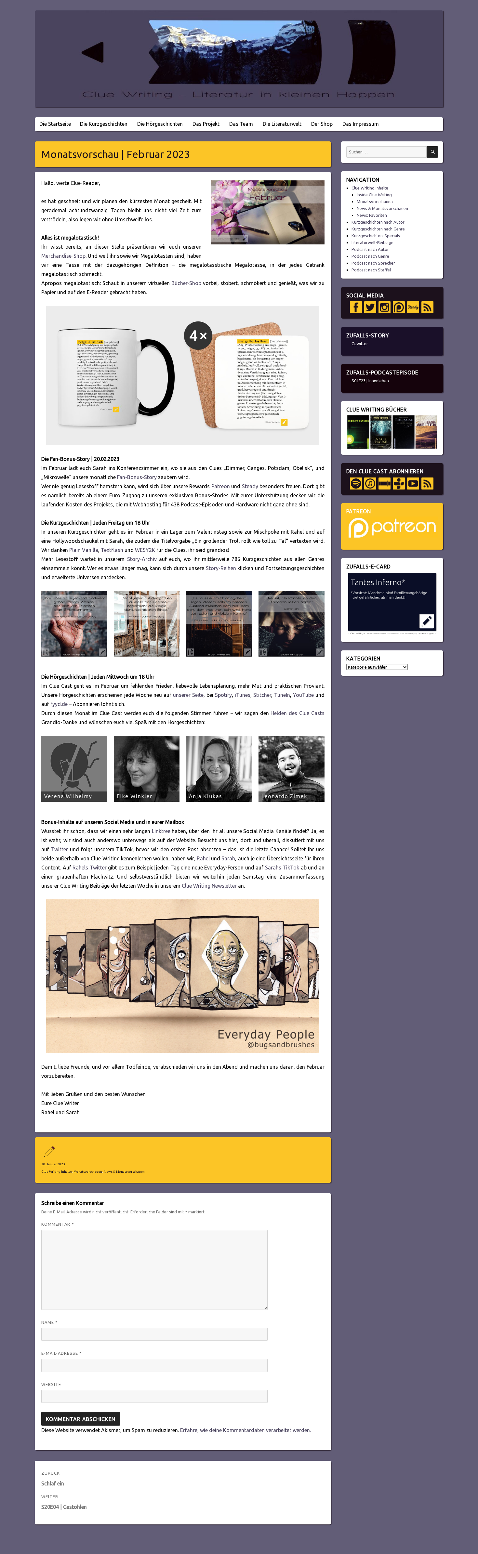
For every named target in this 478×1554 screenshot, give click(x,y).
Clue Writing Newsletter (209, 886)
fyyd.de (59, 704)
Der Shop (322, 124)
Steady (250, 486)
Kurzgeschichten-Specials (376, 235)
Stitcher (262, 695)
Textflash (112, 550)
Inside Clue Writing (374, 194)
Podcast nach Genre (370, 256)
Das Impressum (360, 124)
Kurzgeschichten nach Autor (378, 222)
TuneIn (282, 695)
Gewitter (360, 343)
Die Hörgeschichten (160, 124)
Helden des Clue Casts (297, 713)
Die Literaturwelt (282, 124)
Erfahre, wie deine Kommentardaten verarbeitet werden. (245, 1430)
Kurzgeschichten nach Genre (378, 229)
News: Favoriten (372, 215)
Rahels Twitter (90, 867)
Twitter (59, 849)
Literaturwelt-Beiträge (372, 242)
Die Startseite (55, 124)
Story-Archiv (142, 559)
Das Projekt (206, 124)
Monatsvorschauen (87, 1171)
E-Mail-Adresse (61, 1353)
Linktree (161, 831)
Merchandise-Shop (63, 256)
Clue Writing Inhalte (56, 1171)
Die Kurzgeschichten (103, 124)
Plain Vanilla (83, 550)
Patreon (220, 486)
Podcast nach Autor (370, 249)
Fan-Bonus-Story (137, 477)
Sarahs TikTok (282, 867)
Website (51, 1384)
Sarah (228, 858)
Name (49, 1322)
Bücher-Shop (186, 283)
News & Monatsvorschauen (124, 1171)
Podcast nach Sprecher (373, 263)
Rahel (203, 858)
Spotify (223, 695)
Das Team (241, 124)
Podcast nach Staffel (371, 270)
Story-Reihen (221, 568)
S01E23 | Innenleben (370, 380)
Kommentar (57, 1224)
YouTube (303, 695)
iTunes (242, 695)
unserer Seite (188, 695)
